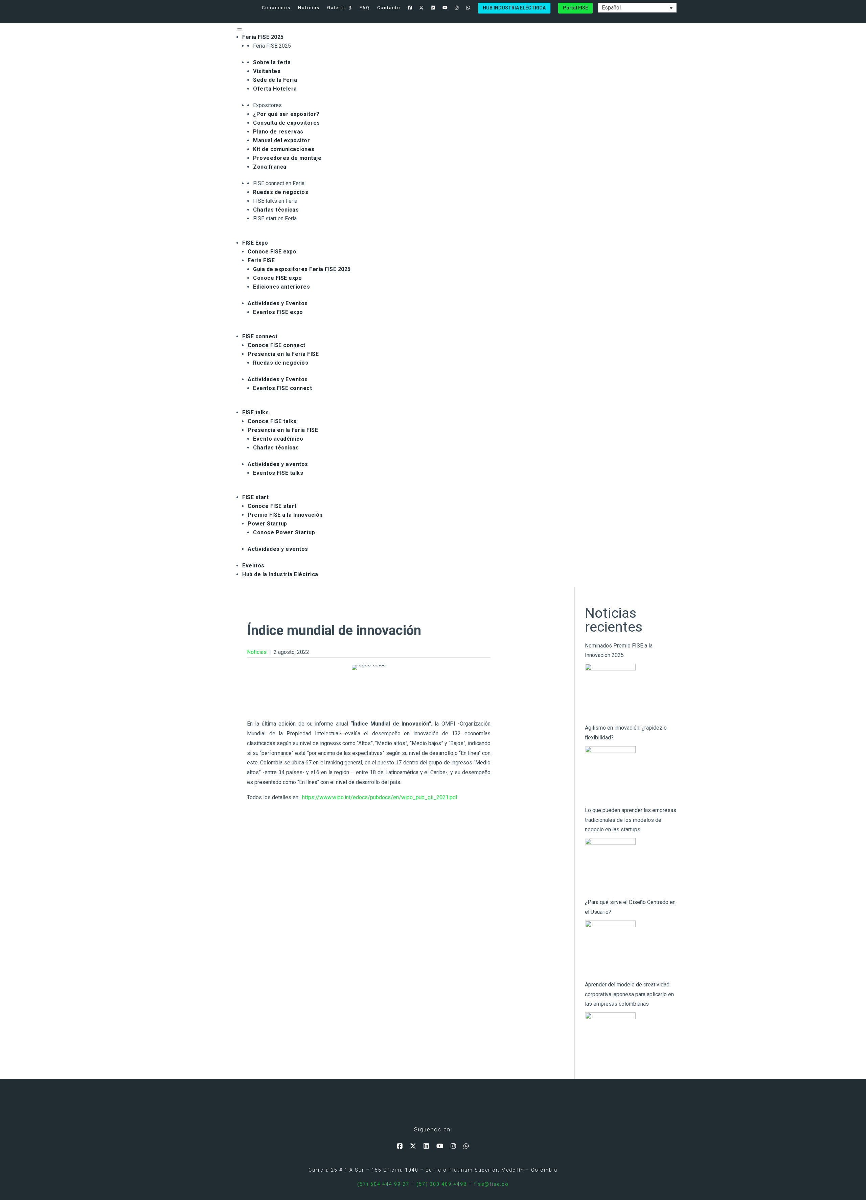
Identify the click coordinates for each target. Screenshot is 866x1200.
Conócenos (276, 7)
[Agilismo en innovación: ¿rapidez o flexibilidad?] (610, 771)
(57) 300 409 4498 (441, 1184)
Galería (336, 7)
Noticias (309, 7)
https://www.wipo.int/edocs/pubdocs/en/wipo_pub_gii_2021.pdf (380, 797)
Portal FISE (575, 7)
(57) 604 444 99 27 (383, 1184)
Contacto (389, 7)
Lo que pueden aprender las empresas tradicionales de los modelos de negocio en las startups (630, 820)
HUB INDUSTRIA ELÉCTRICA (514, 7)
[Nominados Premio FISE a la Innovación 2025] (610, 689)
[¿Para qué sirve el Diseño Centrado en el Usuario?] (610, 946)
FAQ (365, 7)
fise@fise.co (491, 1184)
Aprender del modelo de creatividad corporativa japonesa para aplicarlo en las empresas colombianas (629, 994)
